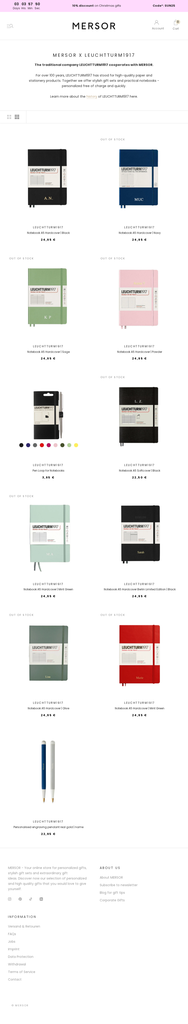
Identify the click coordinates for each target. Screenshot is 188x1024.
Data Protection (20, 956)
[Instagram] (9, 899)
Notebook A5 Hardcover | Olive (48, 708)
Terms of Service (21, 972)
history (91, 96)
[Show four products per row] (17, 117)
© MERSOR (20, 1005)
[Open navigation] (10, 26)
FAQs (12, 934)
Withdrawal (17, 964)
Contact (15, 979)
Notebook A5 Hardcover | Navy (140, 233)
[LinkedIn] (41, 899)
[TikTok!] (30, 899)
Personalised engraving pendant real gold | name (48, 827)
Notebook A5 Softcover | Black (139, 470)
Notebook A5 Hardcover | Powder (139, 352)
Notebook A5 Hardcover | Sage (48, 352)
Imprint (13, 949)
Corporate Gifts (112, 900)
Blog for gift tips (112, 892)
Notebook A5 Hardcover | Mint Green (48, 589)
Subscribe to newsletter (119, 885)
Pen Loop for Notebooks (48, 470)
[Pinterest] (20, 899)
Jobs (11, 941)
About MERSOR (111, 877)
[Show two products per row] (9, 117)
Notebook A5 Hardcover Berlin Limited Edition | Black (140, 589)
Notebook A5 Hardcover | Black (48, 233)
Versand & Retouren (24, 926)
